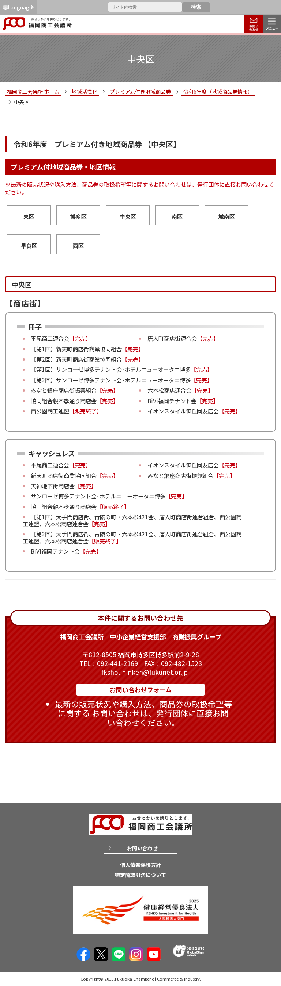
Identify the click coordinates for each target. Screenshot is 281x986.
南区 (177, 216)
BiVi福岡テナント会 (171, 401)
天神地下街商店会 (53, 486)
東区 (28, 216)
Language (20, 7)
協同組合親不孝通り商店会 (64, 401)
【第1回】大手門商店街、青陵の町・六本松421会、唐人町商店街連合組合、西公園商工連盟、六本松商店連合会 (132, 520)
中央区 (128, 216)
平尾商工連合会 (50, 338)
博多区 (78, 216)
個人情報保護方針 (140, 864)
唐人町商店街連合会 (172, 338)
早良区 (29, 246)
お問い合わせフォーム (141, 689)
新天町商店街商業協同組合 (89, 349)
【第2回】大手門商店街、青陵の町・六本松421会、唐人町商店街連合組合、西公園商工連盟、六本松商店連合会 (132, 537)
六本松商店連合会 (169, 390)
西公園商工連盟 (50, 411)
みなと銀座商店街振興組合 (64, 390)
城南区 (226, 216)
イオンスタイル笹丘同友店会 (183, 411)
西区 (78, 246)
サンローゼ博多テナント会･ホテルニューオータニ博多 (123, 369)
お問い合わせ (142, 848)
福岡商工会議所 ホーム (33, 91)
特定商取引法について (140, 874)
